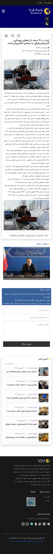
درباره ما (39, 2)
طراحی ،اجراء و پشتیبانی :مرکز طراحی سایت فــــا (26, 541)
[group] (26, 263)
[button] (6, 265)
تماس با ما (47, 2)
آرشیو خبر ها (9, 363)
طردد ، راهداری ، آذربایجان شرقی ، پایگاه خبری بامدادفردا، (29, 235)
